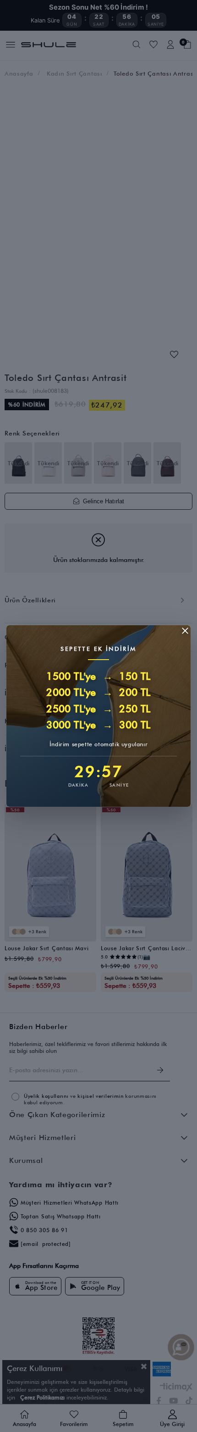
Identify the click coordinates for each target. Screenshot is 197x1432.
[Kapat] (185, 631)
